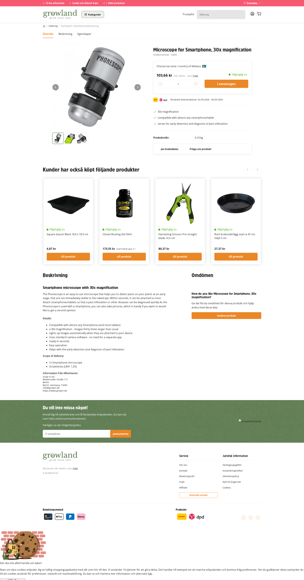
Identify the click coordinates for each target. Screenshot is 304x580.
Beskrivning (65, 34)
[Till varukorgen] (259, 14)
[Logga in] (252, 14)
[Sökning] (241, 14)
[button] (57, 138)
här (150, 573)
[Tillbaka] (55, 87)
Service (183, 455)
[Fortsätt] (137, 87)
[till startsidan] (60, 14)
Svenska (252, 3)
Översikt (48, 34)
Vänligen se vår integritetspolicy (62, 425)
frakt (75, 468)
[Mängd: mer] (196, 84)
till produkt (68, 256)
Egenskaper (84, 34)
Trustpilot (188, 14)
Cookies (227, 487)
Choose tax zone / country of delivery (179, 66)
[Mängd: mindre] (160, 84)
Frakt (195, 75)
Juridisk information (235, 455)
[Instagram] (257, 517)
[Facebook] (243, 517)
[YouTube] (250, 517)
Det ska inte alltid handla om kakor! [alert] (21, 563)
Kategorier (94, 14)
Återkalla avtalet (198, 495)
